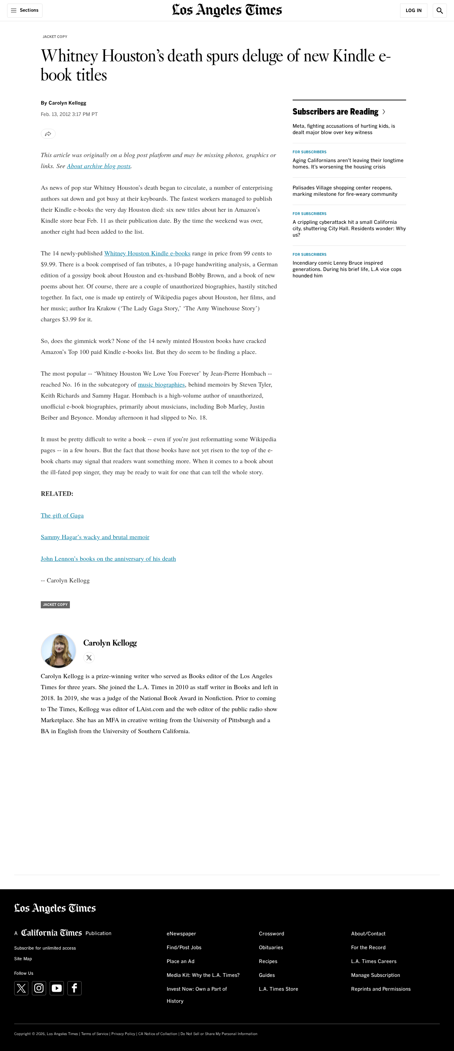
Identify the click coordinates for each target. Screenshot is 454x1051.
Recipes (268, 961)
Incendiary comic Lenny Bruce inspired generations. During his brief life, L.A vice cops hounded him (347, 269)
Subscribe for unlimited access (45, 948)
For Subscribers (310, 152)
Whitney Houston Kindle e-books (147, 253)
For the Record (368, 947)
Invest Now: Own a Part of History (197, 995)
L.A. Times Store (278, 989)
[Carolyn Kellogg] (58, 651)
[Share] (48, 134)
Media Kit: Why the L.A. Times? (203, 975)
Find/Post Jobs (184, 947)
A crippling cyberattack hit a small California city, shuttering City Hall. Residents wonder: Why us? (349, 229)
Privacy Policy (123, 1034)
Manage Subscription (375, 975)
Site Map (23, 959)
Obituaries (271, 947)
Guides (267, 975)
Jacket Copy (55, 37)
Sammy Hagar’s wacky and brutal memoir (95, 536)
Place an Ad (180, 961)
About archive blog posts (99, 165)
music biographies (161, 384)
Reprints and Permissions (381, 989)
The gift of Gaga (62, 515)
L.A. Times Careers (374, 961)
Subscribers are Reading (335, 111)
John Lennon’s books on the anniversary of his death (108, 558)
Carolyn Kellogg (67, 103)
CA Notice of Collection (157, 1034)
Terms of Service (94, 1034)
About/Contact (368, 933)
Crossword (271, 933)
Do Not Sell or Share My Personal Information (219, 1034)
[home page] (227, 10)
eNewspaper (181, 933)
